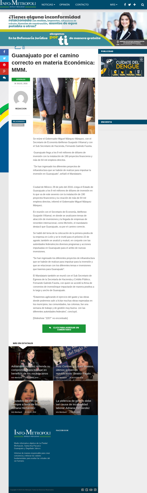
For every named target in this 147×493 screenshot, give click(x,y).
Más (112, 4)
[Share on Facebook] (4, 52)
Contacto (82, 4)
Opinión (64, 4)
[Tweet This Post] (4, 58)
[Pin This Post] (4, 65)
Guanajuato (18, 125)
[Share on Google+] (4, 71)
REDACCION (20, 109)
